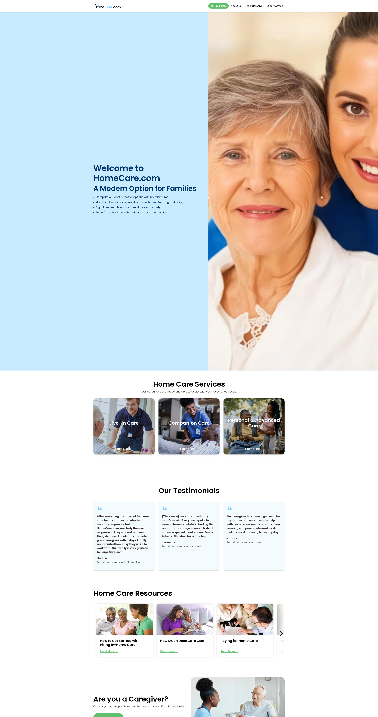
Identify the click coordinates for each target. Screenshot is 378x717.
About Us (236, 6)
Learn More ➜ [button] (124, 449)
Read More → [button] (109, 651)
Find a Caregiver (254, 6)
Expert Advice (275, 6)
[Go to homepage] (107, 6)
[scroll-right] (281, 633)
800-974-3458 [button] (218, 6)
